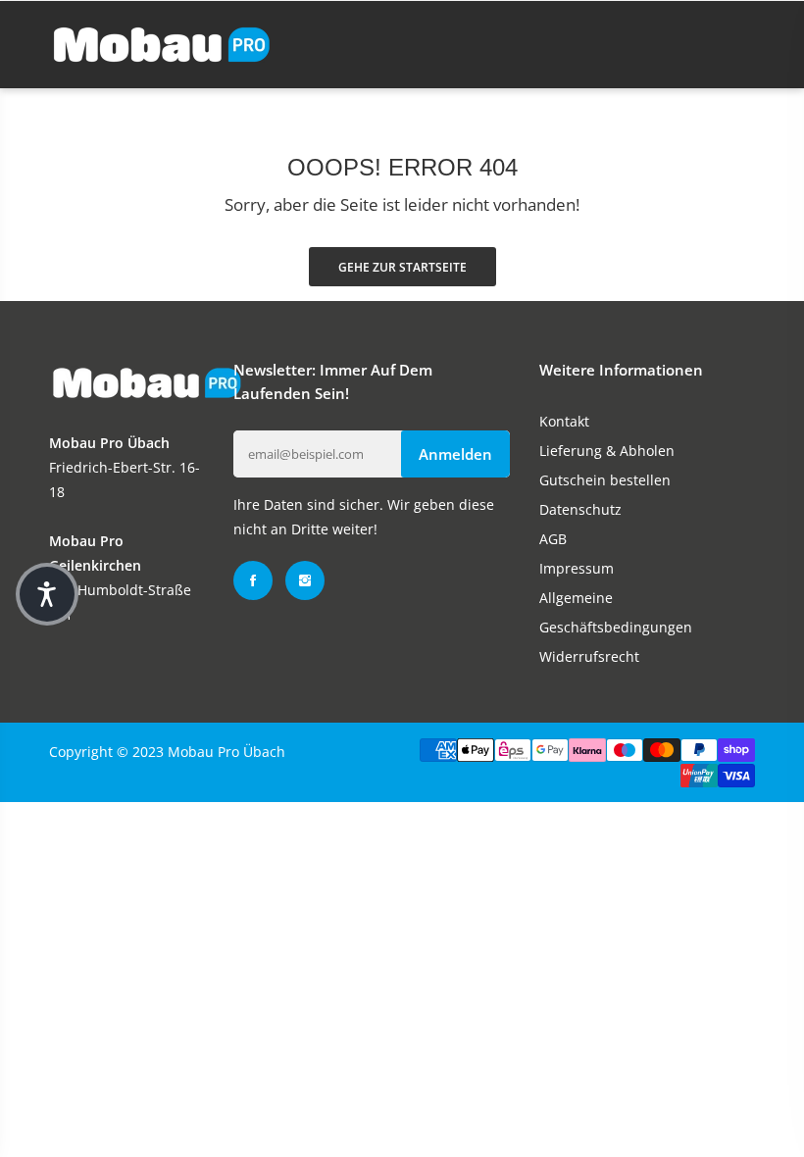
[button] (47, 594)
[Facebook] (253, 580)
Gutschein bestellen (605, 480)
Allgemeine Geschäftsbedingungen (615, 612)
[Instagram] (305, 580)
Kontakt (564, 421)
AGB (553, 538)
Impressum (576, 568)
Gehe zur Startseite (402, 267)
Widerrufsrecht (589, 656)
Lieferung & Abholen (607, 450)
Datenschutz (580, 509)
